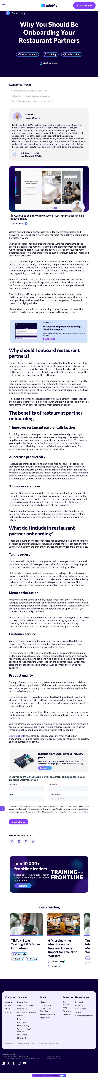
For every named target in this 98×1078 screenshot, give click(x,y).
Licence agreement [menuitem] (23, 1043)
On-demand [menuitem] (22, 1035)
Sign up (23, 885)
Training (52, 54)
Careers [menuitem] (8, 1005)
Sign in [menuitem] (78, 1012)
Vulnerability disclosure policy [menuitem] (48, 1043)
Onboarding (73, 54)
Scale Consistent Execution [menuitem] (46, 1010)
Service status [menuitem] (81, 1009)
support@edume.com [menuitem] (84, 1015)
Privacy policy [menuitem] (9, 1043)
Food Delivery (29, 54)
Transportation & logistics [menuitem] (24, 1030)
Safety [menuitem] (20, 1015)
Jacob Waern (32, 117)
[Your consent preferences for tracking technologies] (2, 808)
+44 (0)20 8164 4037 (54, 1056)
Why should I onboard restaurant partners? (29, 91)
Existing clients (17, 735)
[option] (26, 937)
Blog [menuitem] (65, 1007)
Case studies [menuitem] (66, 1003)
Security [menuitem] (34, 1043)
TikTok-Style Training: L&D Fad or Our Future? (25, 944)
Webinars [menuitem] (67, 1014)
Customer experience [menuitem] (26, 1005)
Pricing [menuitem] (8, 1012)
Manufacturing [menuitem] (23, 1026)
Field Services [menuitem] (22, 1038)
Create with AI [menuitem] (45, 1005)
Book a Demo (84, 5)
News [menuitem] (7, 1009)
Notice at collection (38, 1075)
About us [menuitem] (9, 1002)
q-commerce (25, 246)
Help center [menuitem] (80, 1002)
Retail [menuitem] (19, 1019)
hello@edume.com (53, 1058)
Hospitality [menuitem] (21, 1022)
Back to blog (18, 13)
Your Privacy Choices (53, 1075)
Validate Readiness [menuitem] (47, 1014)
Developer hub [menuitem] (81, 1005)
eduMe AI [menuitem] (43, 1002)
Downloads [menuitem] (67, 1011)
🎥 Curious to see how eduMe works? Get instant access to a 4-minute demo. (47, 217)
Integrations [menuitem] (45, 1018)
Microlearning (21, 954)
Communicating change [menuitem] (26, 1012)
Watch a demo (17, 223)
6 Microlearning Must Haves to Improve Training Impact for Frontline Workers (62, 948)
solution (49, 723)
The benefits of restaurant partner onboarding (30, 96)
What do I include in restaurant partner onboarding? (32, 101)
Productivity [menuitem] (22, 1009)
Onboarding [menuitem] (22, 1002)
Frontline (19, 959)
